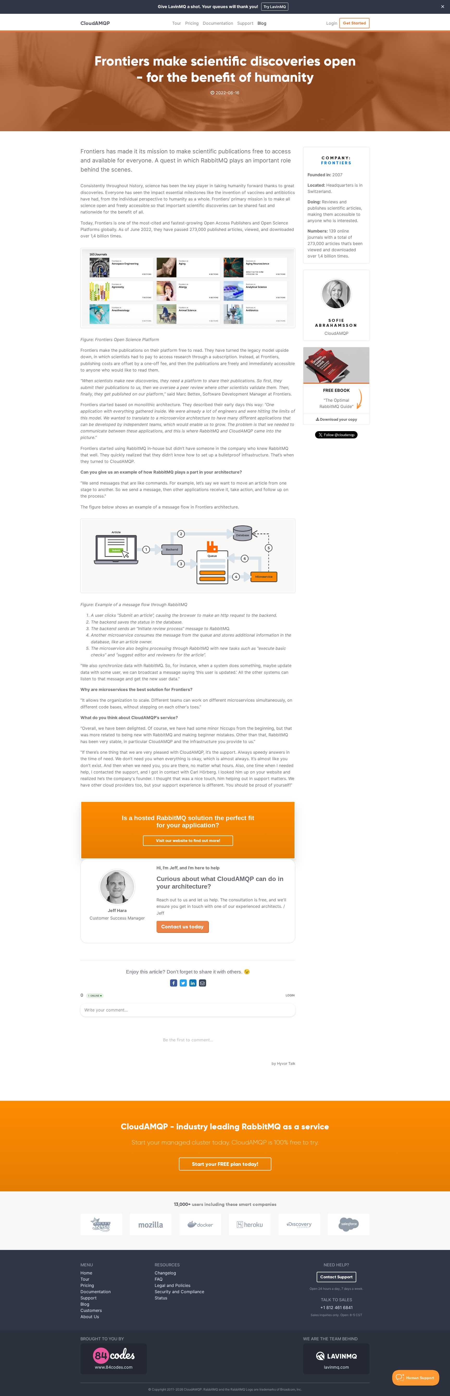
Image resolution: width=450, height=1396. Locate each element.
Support (245, 23)
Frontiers (336, 162)
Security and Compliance (179, 1291)
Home (86, 1272)
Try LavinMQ (275, 6)
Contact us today (182, 926)
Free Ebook (336, 390)
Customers (91, 1310)
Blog (262, 23)
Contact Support (336, 1276)
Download (338, 419)
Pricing (192, 23)
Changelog (165, 1272)
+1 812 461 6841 (336, 1307)
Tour (176, 23)
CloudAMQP (95, 23)
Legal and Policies (172, 1285)
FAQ (158, 1279)
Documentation (218, 23)
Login (331, 23)
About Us (89, 1316)
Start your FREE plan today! (225, 1164)
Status (161, 1297)
